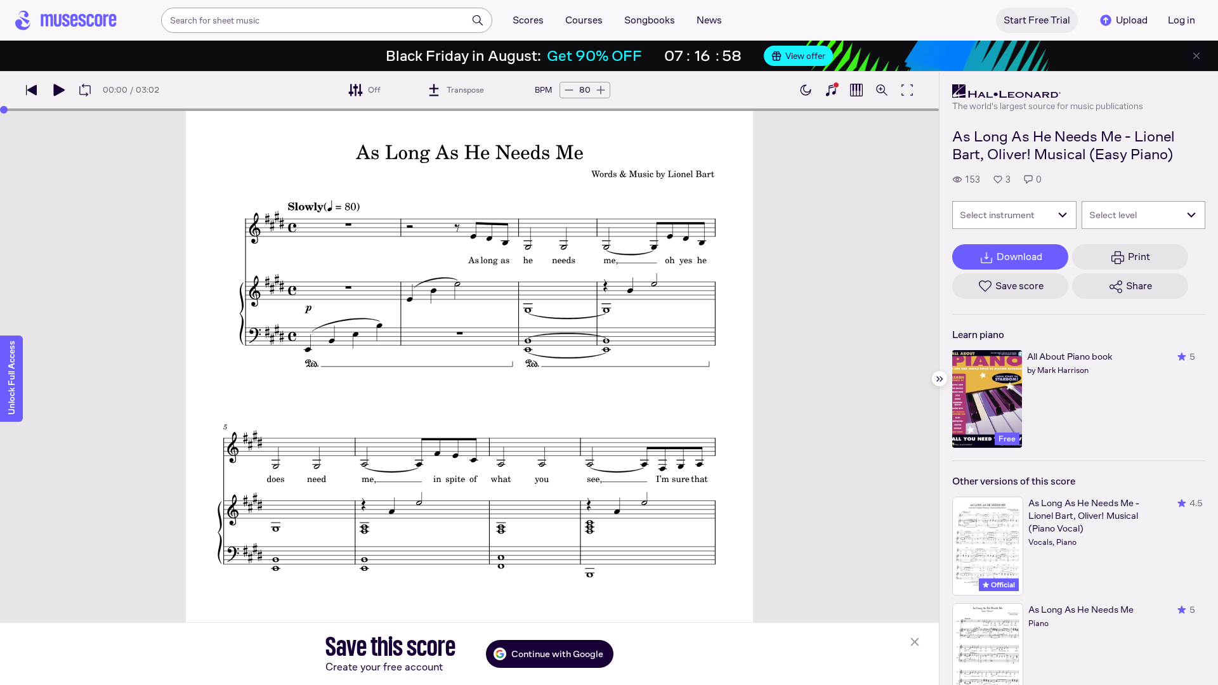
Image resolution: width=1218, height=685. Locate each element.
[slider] (4, 110)
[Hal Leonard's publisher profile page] (1047, 91)
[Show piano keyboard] (831, 90)
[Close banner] (1196, 55)
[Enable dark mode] (805, 90)
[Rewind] (31, 90)
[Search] (478, 20)
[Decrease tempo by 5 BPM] (569, 90)
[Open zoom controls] (881, 90)
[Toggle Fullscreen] (907, 90)
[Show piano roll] (856, 90)
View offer (805, 56)
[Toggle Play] (58, 90)
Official (1002, 584)
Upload (1132, 20)
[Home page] (66, 20)
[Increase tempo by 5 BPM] (600, 90)
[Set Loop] (85, 90)
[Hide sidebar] (939, 378)
